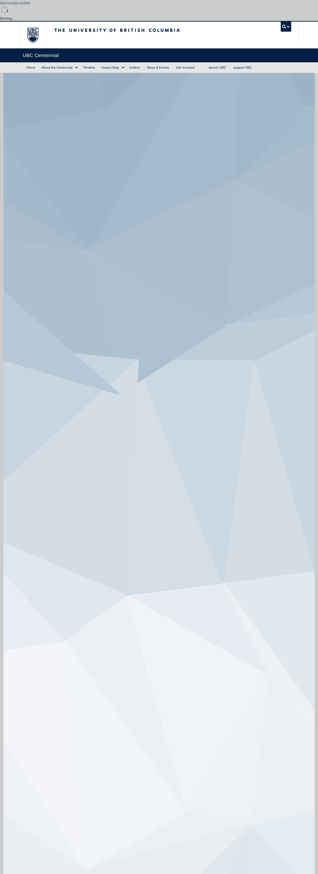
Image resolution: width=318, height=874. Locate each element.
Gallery (134, 67)
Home (30, 67)
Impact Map (110, 67)
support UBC (242, 67)
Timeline (89, 67)
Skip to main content (15, 2)
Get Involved (185, 67)
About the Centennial (56, 67)
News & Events (158, 67)
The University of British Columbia (32, 35)
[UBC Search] (286, 27)
